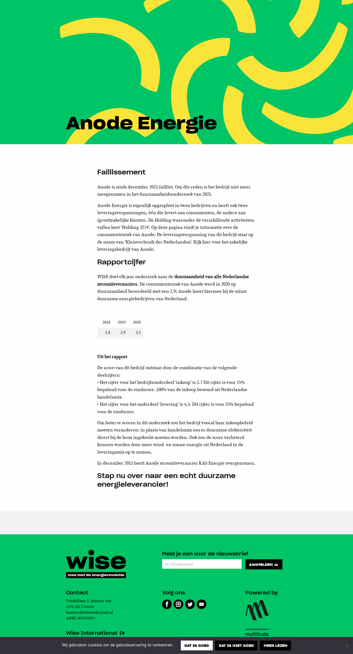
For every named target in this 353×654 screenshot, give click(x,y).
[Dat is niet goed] (347, 645)
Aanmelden (261, 564)
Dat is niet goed (236, 645)
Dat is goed (196, 645)
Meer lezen (275, 645)
